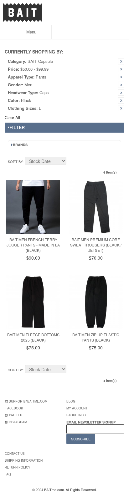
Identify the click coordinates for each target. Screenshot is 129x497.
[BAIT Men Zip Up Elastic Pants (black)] (95, 302)
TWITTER (15, 415)
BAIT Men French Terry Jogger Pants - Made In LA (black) (33, 245)
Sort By (15, 161)
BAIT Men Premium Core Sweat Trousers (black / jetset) (95, 245)
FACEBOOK (14, 408)
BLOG (70, 401)
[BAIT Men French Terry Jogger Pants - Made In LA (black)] (33, 207)
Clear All (12, 117)
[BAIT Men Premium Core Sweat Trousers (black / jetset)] (95, 207)
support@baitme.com (28, 401)
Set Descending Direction (72, 161)
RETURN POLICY (17, 467)
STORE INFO (76, 415)
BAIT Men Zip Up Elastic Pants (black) (95, 337)
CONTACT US (15, 453)
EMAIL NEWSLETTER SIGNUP (91, 422)
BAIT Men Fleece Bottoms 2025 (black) (33, 337)
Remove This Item (121, 61)
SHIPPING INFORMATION (24, 460)
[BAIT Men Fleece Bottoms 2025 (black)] (33, 302)
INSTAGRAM (17, 422)
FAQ (8, 474)
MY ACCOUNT (76, 408)
